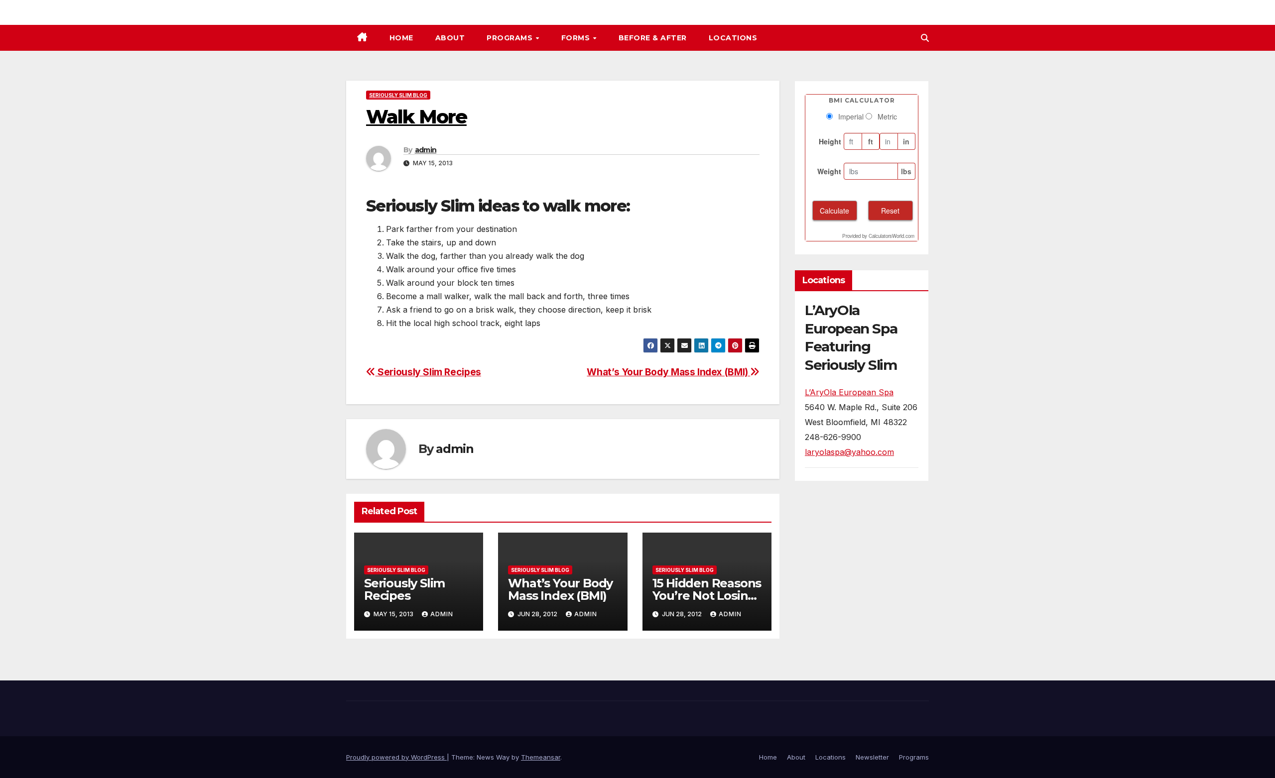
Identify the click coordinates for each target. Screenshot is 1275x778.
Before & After (653, 37)
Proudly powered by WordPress (396, 757)
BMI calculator (862, 100)
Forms (576, 37)
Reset (890, 211)
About (450, 37)
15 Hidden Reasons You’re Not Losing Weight (707, 595)
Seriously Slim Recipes (428, 372)
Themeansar (540, 757)
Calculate (834, 211)
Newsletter (872, 757)
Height (830, 141)
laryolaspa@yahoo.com (849, 452)
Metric (887, 116)
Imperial (851, 116)
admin (426, 149)
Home (401, 37)
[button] (925, 38)
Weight (829, 171)
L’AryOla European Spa (849, 392)
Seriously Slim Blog (398, 95)
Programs (511, 37)
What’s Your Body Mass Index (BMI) (668, 372)
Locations (733, 37)
